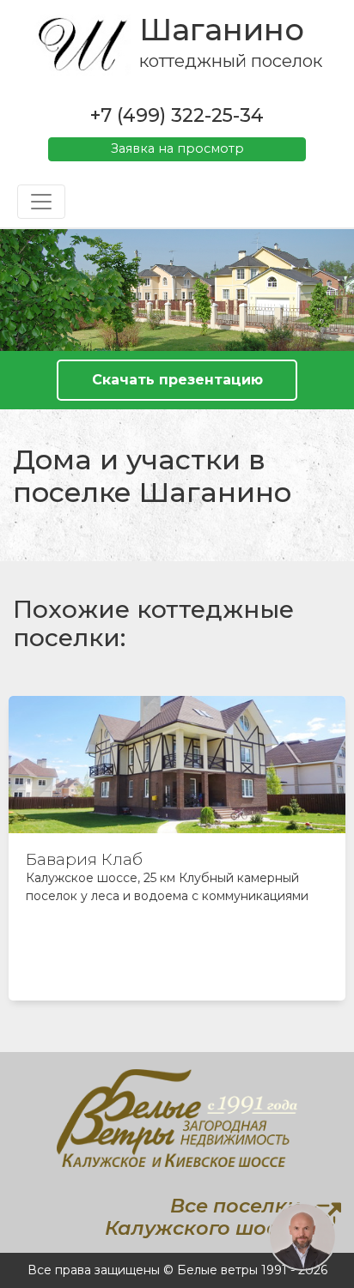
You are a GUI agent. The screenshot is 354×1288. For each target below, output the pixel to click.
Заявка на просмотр (177, 148)
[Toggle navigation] (41, 201)
